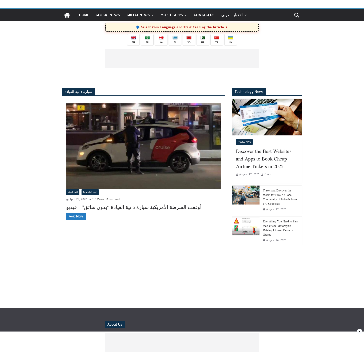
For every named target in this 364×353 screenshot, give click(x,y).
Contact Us (204, 15)
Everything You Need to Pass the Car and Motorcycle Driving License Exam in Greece (280, 228)
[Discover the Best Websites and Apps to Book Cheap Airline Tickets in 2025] (267, 117)
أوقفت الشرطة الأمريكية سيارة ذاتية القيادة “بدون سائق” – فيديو (134, 207)
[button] (152, 15)
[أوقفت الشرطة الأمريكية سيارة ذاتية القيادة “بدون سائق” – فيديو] (143, 146)
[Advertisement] (182, 58)
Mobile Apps (172, 15)
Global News (108, 15)
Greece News (138, 15)
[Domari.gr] (67, 15)
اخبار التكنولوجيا (90, 192)
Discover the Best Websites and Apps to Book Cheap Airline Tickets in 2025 (263, 159)
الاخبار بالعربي (232, 15)
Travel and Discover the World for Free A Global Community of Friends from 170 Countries (280, 197)
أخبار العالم (73, 192)
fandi (267, 174)
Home (84, 15)
